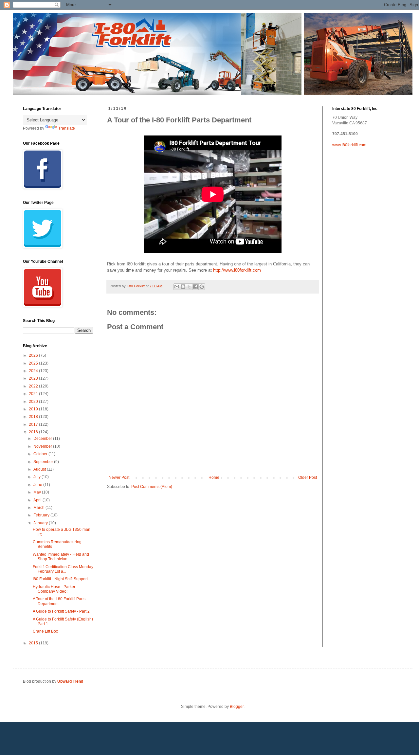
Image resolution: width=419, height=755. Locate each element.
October (40, 454)
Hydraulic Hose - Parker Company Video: (54, 589)
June (38, 484)
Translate (66, 128)
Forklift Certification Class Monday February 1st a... (63, 569)
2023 (34, 378)
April (38, 500)
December (43, 438)
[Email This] (176, 286)
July (37, 477)
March (39, 507)
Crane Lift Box (45, 631)
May (37, 492)
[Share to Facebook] (195, 286)
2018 (34, 416)
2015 (34, 643)
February (41, 515)
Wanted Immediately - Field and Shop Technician (61, 556)
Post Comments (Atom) (151, 486)
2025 (34, 363)
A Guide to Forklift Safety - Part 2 (61, 611)
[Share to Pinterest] (201, 286)
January (41, 523)
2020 (34, 401)
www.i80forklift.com (349, 145)
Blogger (237, 706)
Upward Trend (70, 681)
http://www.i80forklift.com (237, 270)
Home (214, 477)
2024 (34, 371)
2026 (34, 355)
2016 (34, 432)
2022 (34, 386)
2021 (34, 393)
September (43, 461)
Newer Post (119, 477)
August (40, 469)
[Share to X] (189, 286)
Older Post (307, 477)
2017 (34, 424)
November (43, 446)
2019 (34, 409)
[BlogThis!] (183, 286)
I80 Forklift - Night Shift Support (60, 579)
